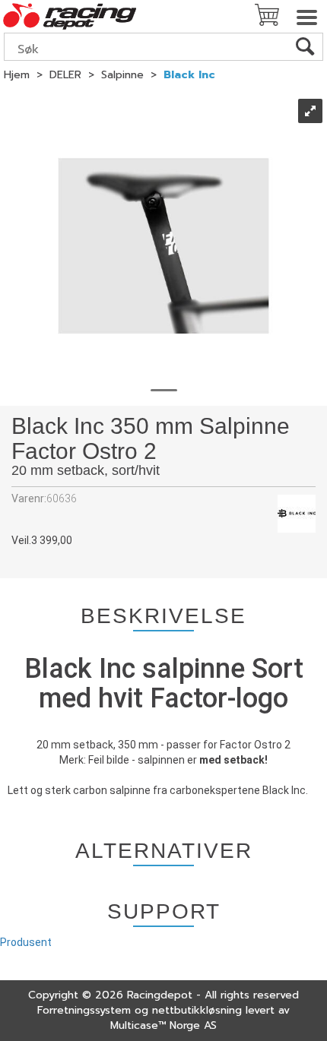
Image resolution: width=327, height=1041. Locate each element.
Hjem (17, 75)
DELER (65, 75)
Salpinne (122, 75)
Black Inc (189, 75)
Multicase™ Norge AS (163, 1025)
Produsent (26, 942)
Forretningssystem (84, 1010)
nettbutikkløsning (197, 1010)
